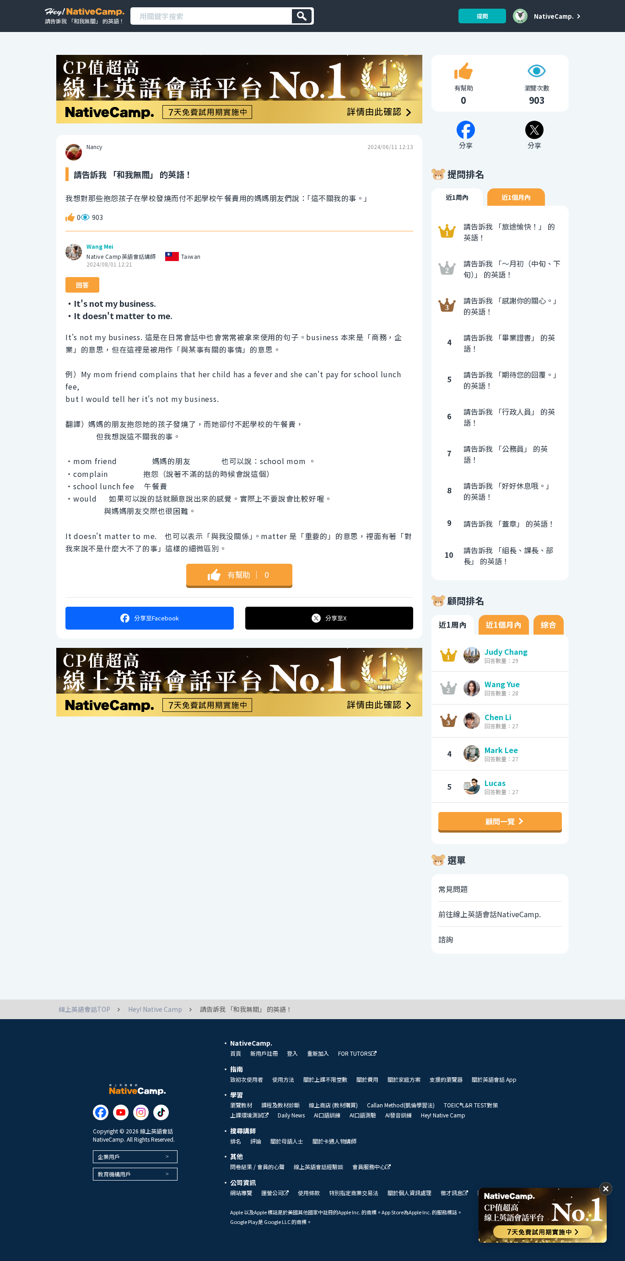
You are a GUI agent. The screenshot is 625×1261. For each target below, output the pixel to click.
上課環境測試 (246, 1115)
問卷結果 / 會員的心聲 (257, 1167)
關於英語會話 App (494, 1079)
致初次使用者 (246, 1079)
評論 (255, 1141)
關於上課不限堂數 (325, 1079)
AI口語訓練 (327, 1115)
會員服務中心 (368, 1167)
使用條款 (309, 1193)
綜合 (548, 624)
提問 (482, 16)
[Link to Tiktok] (161, 1112)
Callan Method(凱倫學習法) (401, 1105)
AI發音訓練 (398, 1115)
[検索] (302, 16)
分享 (156, 618)
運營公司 (272, 1193)
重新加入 (318, 1053)
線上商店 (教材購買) (333, 1105)
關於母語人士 (286, 1141)
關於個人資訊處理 (409, 1193)
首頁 (235, 1053)
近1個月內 (516, 197)
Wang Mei (99, 246)
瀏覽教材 (241, 1105)
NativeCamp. (554, 16)
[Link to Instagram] (141, 1112)
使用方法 (283, 1079)
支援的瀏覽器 (446, 1079)
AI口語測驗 (363, 1115)
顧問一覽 (500, 821)
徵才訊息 (452, 1193)
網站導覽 (241, 1193)
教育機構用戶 (114, 1174)
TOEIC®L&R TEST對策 (471, 1105)
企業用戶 (109, 1156)
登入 (292, 1053)
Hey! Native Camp (443, 1115)
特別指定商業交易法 (353, 1193)
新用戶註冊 (264, 1053)
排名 (235, 1141)
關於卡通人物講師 (334, 1141)
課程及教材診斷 (280, 1105)
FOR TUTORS (354, 1054)
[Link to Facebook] (100, 1112)
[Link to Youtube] (121, 1112)
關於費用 (367, 1079)
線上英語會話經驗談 (318, 1167)
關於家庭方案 (404, 1079)
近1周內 (457, 197)
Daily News (291, 1115)
